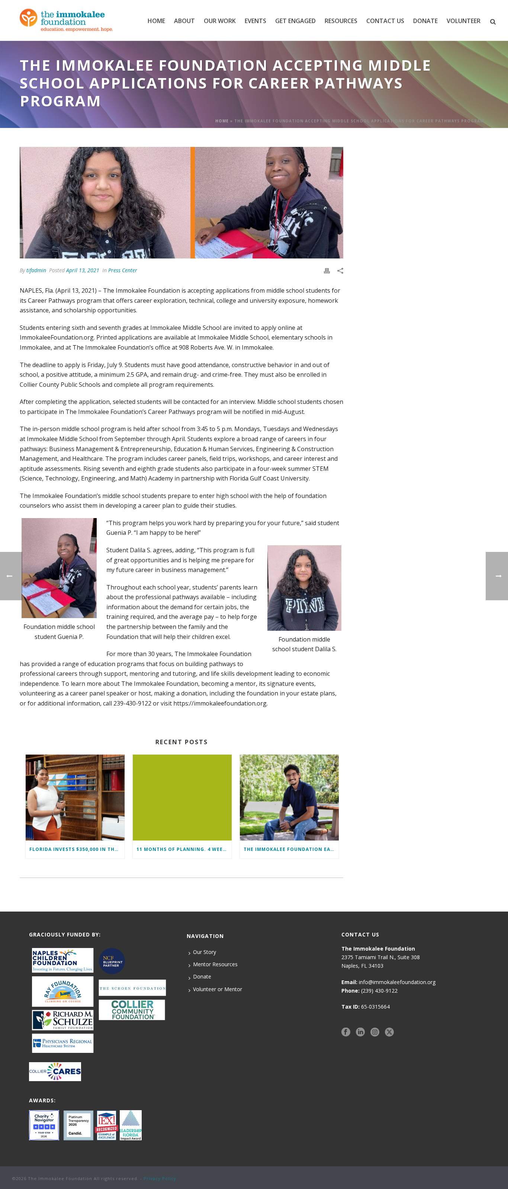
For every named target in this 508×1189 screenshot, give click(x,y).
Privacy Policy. (161, 1178)
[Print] (327, 270)
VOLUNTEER (463, 21)
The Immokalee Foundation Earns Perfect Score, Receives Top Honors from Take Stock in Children (291, 849)
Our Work (220, 21)
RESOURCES (341, 21)
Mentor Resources (215, 964)
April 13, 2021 (82, 270)
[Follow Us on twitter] (389, 1032)
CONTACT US (385, 21)
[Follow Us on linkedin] (360, 1032)
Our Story (204, 951)
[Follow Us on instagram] (374, 1032)
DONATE (425, 21)
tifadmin (36, 270)
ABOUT (184, 21)
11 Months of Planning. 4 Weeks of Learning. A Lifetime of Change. (184, 849)
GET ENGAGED (295, 21)
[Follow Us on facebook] (345, 1032)
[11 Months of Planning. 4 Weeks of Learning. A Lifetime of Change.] (182, 798)
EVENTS (255, 21)
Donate (202, 976)
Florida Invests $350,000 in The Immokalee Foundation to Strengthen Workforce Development (77, 849)
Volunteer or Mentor (217, 989)
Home (156, 21)
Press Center (122, 270)
